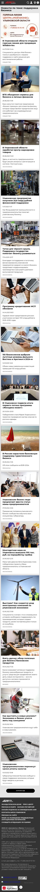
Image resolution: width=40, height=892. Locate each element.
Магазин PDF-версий (25, 807)
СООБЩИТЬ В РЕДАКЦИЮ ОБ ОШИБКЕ (16, 822)
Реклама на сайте (9, 815)
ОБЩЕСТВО (7, 62)
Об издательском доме (11, 804)
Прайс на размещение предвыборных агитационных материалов (17, 818)
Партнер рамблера (28, 882)
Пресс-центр (28, 804)
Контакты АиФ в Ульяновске (13, 812)
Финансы (6, 323)
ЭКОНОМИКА (7, 166)
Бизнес (5, 684)
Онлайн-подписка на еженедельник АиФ (19, 810)
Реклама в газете (9, 807)
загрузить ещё (20, 790)
